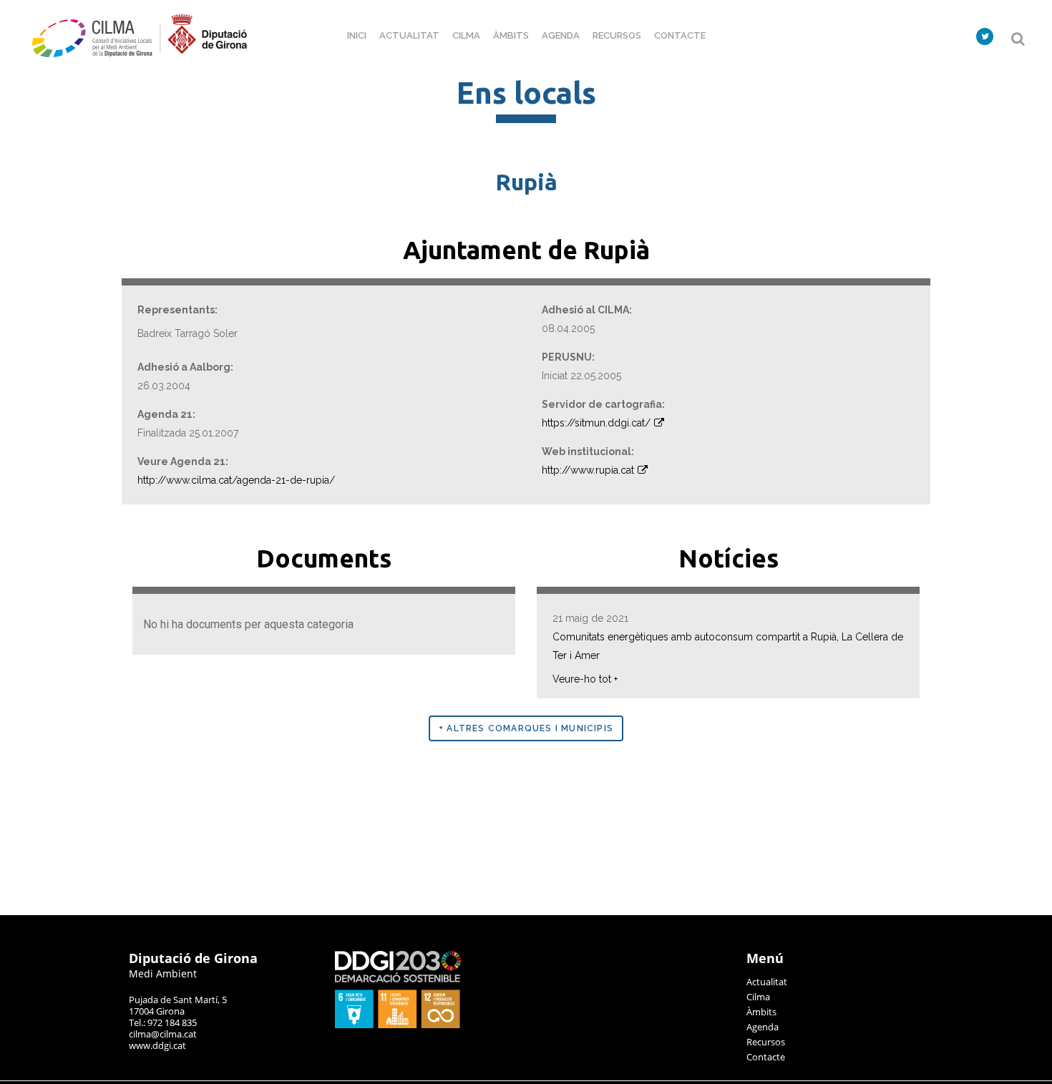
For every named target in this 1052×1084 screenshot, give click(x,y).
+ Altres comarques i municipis (526, 728)
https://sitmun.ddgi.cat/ (596, 423)
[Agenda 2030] (398, 1024)
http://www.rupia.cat (588, 470)
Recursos (765, 1041)
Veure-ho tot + (585, 679)
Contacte (765, 1056)
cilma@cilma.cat (163, 1033)
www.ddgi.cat (157, 1045)
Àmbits (761, 1011)
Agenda (762, 1026)
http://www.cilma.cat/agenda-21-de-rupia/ (236, 480)
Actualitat (766, 981)
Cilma (758, 996)
